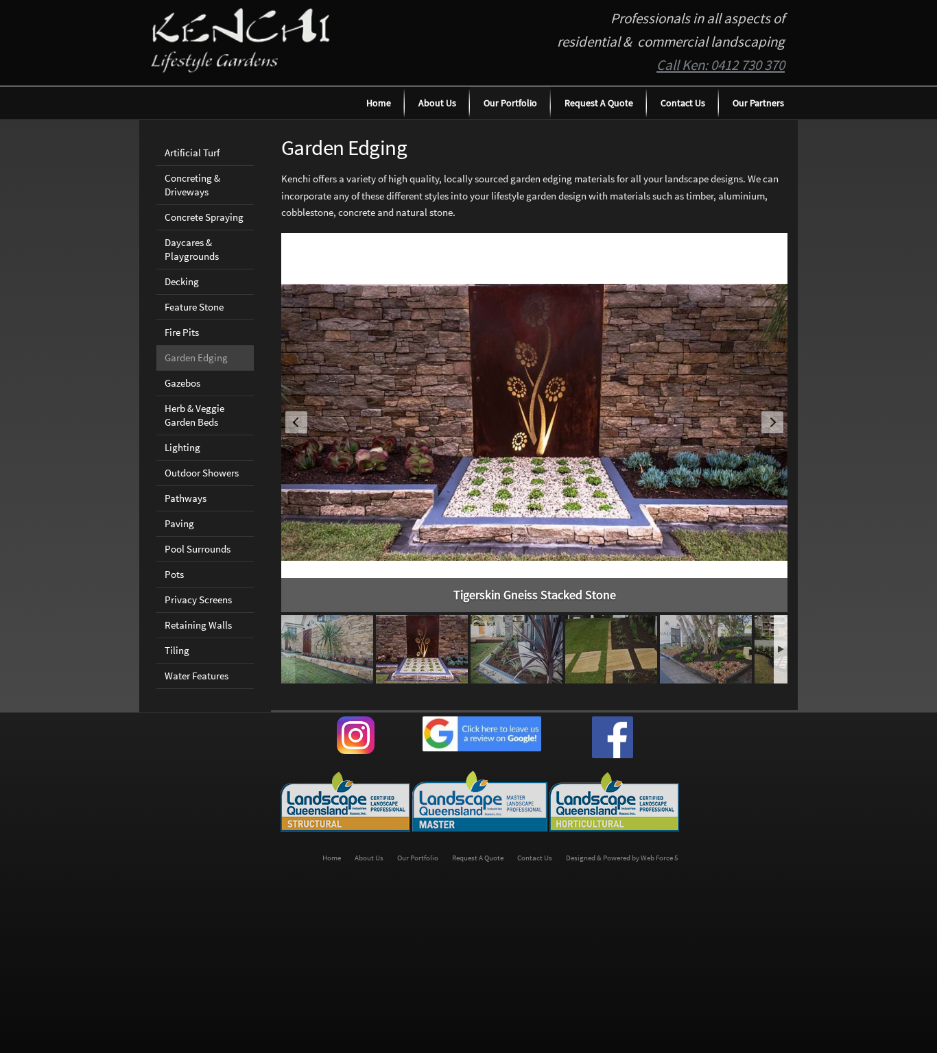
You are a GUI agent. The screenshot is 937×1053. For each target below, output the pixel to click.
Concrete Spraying (204, 216)
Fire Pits (182, 332)
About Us (437, 103)
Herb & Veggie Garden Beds (194, 415)
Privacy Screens (198, 599)
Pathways (185, 498)
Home (378, 103)
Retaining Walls (198, 624)
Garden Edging (196, 357)
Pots (174, 574)
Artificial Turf (192, 152)
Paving (179, 523)
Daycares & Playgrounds (192, 249)
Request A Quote (599, 103)
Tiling (177, 650)
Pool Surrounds (197, 548)
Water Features (196, 675)
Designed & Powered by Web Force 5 (622, 858)
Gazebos (182, 382)
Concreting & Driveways (192, 184)
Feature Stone (194, 306)
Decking (182, 281)
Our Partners (758, 103)
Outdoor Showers (202, 472)
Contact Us (683, 103)
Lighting (182, 447)
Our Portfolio (510, 103)
